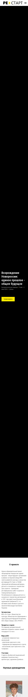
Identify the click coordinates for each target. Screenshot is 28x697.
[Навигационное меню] (25, 3)
